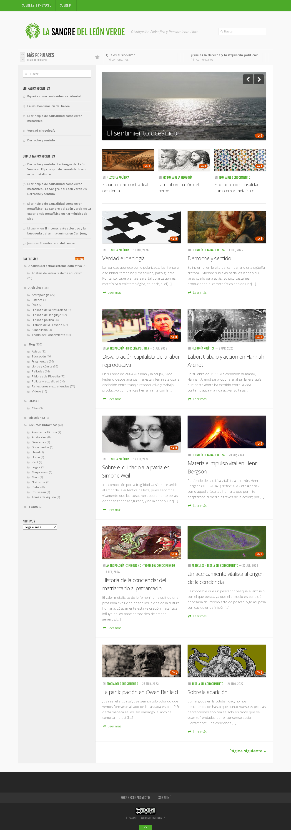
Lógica (36, 467)
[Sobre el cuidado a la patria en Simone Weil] (141, 434)
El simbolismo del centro (57, 243)
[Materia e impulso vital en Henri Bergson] (227, 432)
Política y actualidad (45, 381)
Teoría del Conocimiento (234, 177)
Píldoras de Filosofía (46, 376)
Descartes (39, 442)
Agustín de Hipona (44, 432)
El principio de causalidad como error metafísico (54, 118)
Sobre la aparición (207, 692)
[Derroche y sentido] (227, 227)
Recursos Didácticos (42, 425)
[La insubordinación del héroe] (184, 160)
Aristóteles (39, 437)
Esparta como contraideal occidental (54, 96)
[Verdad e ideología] (141, 227)
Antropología (115, 348)
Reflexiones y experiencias (50, 386)
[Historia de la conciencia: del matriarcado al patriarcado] (141, 542)
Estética (37, 300)
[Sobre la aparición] (227, 661)
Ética (35, 305)
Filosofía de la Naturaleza (208, 250)
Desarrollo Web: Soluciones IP (145, 818)
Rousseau (39, 492)
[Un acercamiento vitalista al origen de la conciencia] (227, 542)
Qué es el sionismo (120, 55)
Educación (39, 356)
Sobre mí (66, 5)
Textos (33, 507)
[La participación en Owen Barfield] (141, 661)
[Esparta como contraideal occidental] (128, 160)
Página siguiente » (247, 751)
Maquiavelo (40, 472)
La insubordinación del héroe (48, 106)
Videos (36, 391)
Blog (31, 344)
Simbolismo (133, 565)
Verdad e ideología (123, 258)
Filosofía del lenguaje (46, 315)
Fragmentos (40, 361)
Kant (35, 462)
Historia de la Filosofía (177, 177)
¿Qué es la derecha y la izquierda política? (224, 55)
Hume (36, 457)
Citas (31, 401)
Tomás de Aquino (44, 497)
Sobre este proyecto (36, 5)
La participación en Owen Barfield (140, 692)
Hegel (36, 452)
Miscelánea (36, 418)
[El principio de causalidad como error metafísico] (240, 160)
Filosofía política (117, 177)
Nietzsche (38, 482)
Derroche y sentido (209, 258)
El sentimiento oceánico (142, 133)
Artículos (198, 565)
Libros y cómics (42, 366)
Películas (38, 371)
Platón (36, 487)
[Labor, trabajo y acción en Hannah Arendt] (227, 325)
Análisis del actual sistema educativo (55, 266)
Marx (35, 477)
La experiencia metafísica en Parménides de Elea (59, 214)
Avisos (36, 351)
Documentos (40, 447)
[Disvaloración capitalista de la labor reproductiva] (141, 325)
